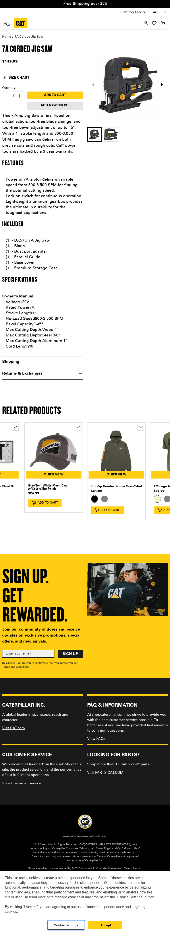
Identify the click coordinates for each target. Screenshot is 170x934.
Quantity (8, 88)
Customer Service (133, 12)
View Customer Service (21, 783)
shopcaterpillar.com (20, 23)
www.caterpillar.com (94, 836)
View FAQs (96, 739)
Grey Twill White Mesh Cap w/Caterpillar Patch (47, 487)
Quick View (54, 474)
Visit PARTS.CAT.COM (105, 773)
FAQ (154, 12)
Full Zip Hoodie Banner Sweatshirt (116, 486)
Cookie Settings (66, 925)
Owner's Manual (17, 297)
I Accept (105, 925)
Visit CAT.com (13, 728)
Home (6, 37)
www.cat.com (71, 836)
